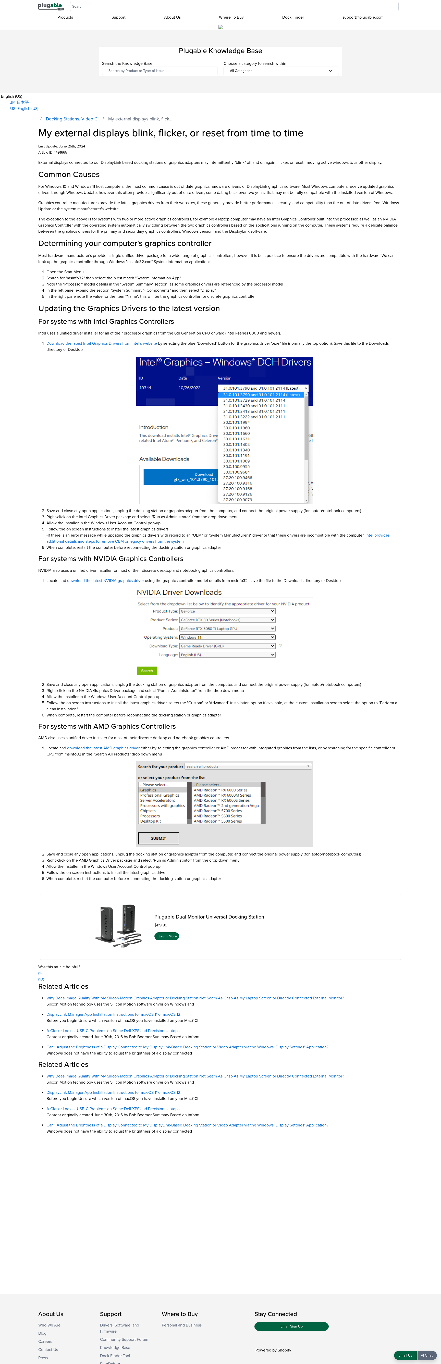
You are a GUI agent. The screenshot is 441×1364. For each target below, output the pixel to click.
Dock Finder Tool (115, 1355)
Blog (42, 1333)
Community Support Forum (124, 1339)
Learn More (168, 936)
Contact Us (48, 1349)
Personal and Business (182, 1325)
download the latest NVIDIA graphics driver (105, 580)
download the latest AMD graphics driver (103, 748)
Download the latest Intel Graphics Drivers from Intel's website (101, 343)
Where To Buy (231, 17)
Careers (45, 1341)
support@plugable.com (363, 17)
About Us (172, 17)
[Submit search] (401, 6)
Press (43, 1357)
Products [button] (65, 17)
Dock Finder (293, 17)
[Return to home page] (51, 6)
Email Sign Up (291, 1326)
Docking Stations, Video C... (73, 119)
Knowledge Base (115, 1347)
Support (119, 17)
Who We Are (49, 1325)
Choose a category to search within (255, 63)
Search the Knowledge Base (127, 63)
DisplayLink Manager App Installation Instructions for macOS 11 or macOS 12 (113, 1014)
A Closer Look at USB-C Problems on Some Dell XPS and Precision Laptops (112, 1030)
